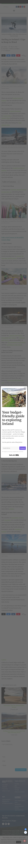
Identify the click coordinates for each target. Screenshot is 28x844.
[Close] (25, 388)
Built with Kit (14, 455)
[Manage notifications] (24, 841)
